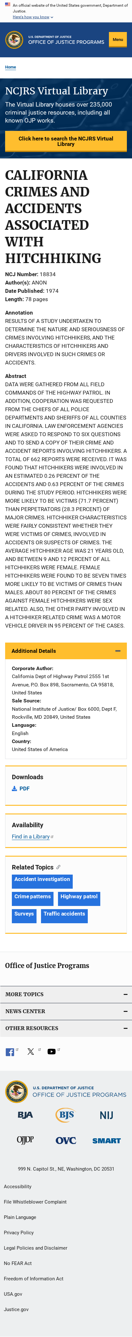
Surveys (24, 913)
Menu (118, 39)
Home (10, 67)
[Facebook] (12, 1054)
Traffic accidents (64, 913)
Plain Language (20, 1217)
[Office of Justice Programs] (14, 40)
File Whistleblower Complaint (35, 1202)
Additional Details (34, 651)
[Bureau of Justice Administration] (25, 1120)
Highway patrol (79, 896)
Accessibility (17, 1186)
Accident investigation (42, 879)
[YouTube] (54, 1054)
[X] (33, 1054)
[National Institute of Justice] (106, 1120)
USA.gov (13, 1294)
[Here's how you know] (66, 11)
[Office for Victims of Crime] (66, 1145)
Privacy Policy (19, 1233)
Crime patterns (32, 896)
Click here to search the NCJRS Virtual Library (66, 141)
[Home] (66, 40)
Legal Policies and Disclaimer (35, 1248)
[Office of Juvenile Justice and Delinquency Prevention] (25, 1146)
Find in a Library (31, 836)
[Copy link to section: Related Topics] (57, 866)
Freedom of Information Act (33, 1279)
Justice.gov (16, 1309)
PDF (24, 788)
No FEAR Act (18, 1263)
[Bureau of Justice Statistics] (65, 1124)
